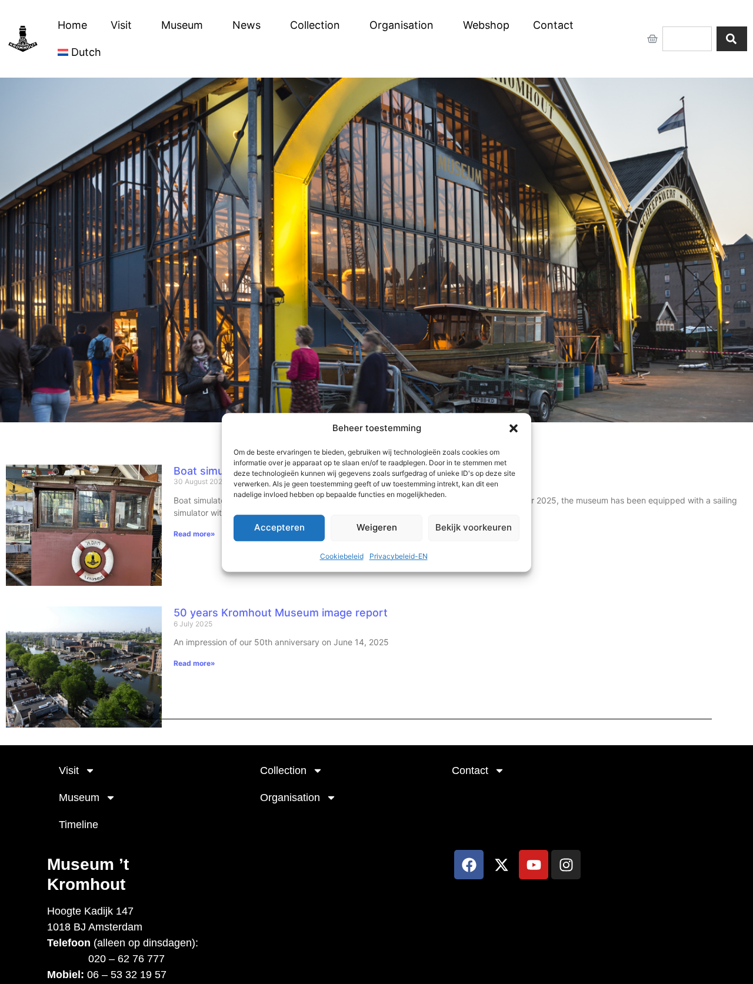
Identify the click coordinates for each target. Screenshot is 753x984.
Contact (553, 25)
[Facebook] (469, 864)
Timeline (78, 824)
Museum (182, 25)
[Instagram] (566, 864)
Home (72, 25)
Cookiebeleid (342, 555)
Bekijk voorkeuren (473, 527)
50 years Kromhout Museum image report (281, 612)
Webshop (486, 25)
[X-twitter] (501, 864)
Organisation (401, 25)
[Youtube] (533, 864)
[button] (513, 428)
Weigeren (376, 527)
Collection (315, 25)
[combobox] (687, 38)
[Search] (732, 38)
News (246, 25)
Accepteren (279, 527)
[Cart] (652, 38)
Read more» (194, 533)
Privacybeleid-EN (398, 555)
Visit (121, 25)
